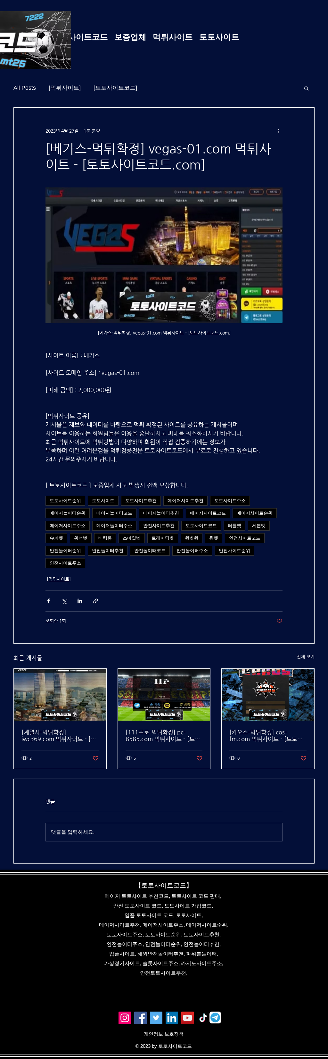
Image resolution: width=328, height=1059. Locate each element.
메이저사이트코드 (208, 513)
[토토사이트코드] (115, 88)
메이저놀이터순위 (68, 513)
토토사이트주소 (230, 500)
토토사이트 (103, 500)
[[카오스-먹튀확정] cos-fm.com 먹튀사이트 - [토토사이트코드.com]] (268, 695)
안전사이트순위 (234, 550)
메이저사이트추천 (185, 500)
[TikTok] (203, 1018)
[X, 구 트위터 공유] (64, 601)
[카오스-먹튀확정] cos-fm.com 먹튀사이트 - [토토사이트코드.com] (266, 735)
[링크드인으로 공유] (80, 601)
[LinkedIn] (172, 1018)
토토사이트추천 (141, 500)
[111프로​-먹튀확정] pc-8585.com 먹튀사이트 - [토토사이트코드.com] (163, 735)
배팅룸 (105, 538)
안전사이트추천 (159, 525)
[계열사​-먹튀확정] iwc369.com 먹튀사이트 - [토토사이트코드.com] (58, 735)
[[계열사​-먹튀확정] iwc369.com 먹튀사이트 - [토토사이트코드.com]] (60, 695)
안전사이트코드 (244, 538)
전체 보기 (306, 656)
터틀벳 (234, 525)
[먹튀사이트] (65, 88)
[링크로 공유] (96, 601)
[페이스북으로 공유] (48, 601)
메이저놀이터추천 (161, 513)
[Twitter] (156, 1018)
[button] (306, 88)
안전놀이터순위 (65, 550)
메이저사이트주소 (68, 525)
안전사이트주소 (65, 563)
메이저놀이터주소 (114, 525)
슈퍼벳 (56, 538)
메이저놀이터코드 (114, 513)
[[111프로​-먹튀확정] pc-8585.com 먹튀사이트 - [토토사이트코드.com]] (164, 695)
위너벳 (80, 538)
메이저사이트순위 (255, 513)
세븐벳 (259, 525)
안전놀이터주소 (192, 550)
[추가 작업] (279, 131)
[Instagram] (125, 1018)
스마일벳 (132, 538)
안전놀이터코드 (150, 550)
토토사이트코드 (201, 525)
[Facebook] (140, 1018)
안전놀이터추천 (107, 550)
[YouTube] (187, 1018)
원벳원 (191, 538)
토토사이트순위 (65, 500)
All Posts (24, 88)
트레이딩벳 (163, 538)
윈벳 (213, 538)
